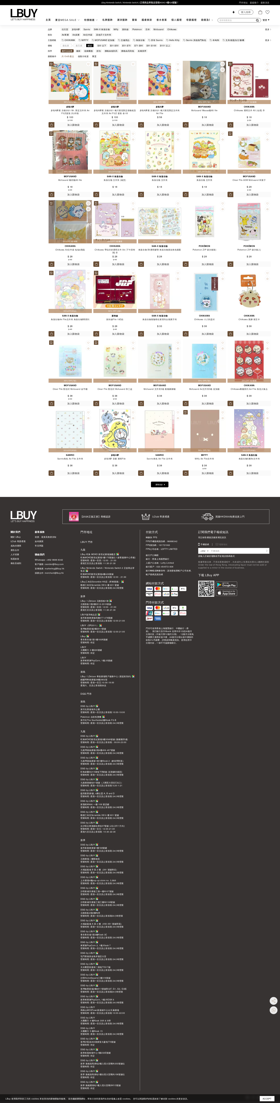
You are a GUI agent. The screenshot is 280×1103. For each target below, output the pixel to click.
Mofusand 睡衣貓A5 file (70, 180)
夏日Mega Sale (66, 20)
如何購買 (39, 541)
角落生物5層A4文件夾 (249, 458)
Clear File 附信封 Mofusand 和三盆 (115, 388)
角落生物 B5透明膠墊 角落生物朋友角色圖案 (159, 249)
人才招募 (15, 554)
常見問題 (39, 545)
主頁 (48, 20)
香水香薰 (161, 20)
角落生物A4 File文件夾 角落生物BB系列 (70, 319)
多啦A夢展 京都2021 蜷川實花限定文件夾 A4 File (160, 112)
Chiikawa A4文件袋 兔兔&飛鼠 (70, 249)
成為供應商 (16, 545)
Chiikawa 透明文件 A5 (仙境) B (249, 110)
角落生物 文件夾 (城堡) (115, 180)
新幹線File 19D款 (114, 319)
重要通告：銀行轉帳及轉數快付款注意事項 (140, 2)
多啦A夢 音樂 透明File (115, 458)
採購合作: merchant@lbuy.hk (49, 572)
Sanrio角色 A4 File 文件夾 (70, 458)
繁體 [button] (265, 20)
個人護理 (176, 20)
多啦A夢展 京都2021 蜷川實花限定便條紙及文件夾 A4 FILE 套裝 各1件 (115, 112)
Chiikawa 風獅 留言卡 (249, 319)
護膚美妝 (147, 20)
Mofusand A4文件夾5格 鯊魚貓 (204, 388)
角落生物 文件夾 (160, 180)
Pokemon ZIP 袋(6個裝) (204, 249)
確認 (90, 45)
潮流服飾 (122, 20)
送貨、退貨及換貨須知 (45, 536)
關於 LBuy (16, 536)
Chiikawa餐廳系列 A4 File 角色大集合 (249, 388)
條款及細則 (16, 563)
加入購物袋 (73, 124)
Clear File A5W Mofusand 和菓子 (249, 180)
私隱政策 (15, 558)
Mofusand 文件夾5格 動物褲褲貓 (160, 388)
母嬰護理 (191, 20)
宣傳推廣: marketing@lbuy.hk (49, 568)
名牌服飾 (107, 20)
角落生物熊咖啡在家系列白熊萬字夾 (159, 319)
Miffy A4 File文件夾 (204, 458)
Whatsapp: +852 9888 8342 (49, 559)
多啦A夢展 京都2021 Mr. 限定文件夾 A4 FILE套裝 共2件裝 (70, 112)
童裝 (134, 20)
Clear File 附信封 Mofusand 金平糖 (70, 388)
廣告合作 (15, 550)
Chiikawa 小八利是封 (204, 319)
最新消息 (265, 2)
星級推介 (254, 2)
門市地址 (243, 2)
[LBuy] (24, 14)
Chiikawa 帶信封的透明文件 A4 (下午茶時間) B (115, 251)
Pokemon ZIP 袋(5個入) (249, 249)
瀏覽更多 (159, 484)
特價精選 (90, 20)
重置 (94, 56)
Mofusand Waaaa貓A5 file (204, 110)
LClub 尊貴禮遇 (18, 541)
